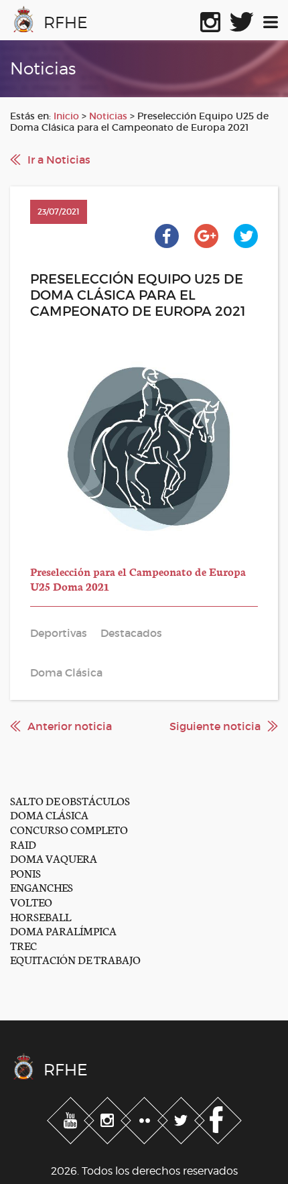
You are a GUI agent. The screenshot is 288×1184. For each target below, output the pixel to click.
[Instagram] (109, 1117)
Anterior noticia (69, 726)
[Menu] (270, 19)
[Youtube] (72, 1117)
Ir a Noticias (58, 159)
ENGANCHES (41, 886)
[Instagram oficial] (210, 19)
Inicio (66, 116)
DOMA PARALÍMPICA (63, 930)
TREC (23, 945)
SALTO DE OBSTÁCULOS (70, 800)
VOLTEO (31, 901)
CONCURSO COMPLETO (69, 829)
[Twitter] (182, 1117)
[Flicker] (145, 1117)
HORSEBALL (40, 916)
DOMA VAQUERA (53, 858)
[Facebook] (218, 1117)
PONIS (25, 872)
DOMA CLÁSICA (49, 814)
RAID (23, 843)
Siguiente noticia (215, 726)
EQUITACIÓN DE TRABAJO (75, 959)
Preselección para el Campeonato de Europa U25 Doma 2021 (138, 578)
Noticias (108, 116)
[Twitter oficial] (242, 19)
